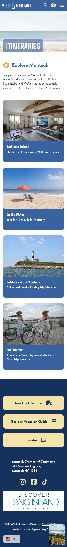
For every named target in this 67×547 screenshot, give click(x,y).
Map (53, 10)
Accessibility (47, 524)
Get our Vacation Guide (29, 421)
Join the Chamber (28, 403)
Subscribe (29, 440)
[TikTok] (44, 482)
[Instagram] (23, 481)
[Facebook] (34, 481)
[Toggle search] (45, 5)
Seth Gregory (32, 529)
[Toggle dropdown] (62, 4)
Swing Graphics (48, 529)
